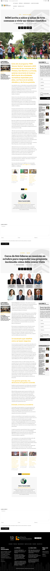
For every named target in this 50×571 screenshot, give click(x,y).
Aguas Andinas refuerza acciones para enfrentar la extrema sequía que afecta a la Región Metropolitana (37, 219)
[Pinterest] (25, 28)
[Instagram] (45, 1)
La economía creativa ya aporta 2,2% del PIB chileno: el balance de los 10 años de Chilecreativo (42, 115)
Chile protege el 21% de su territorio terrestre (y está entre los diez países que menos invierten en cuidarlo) (34, 556)
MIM (26, 189)
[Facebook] (44, 1)
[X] (47, 1)
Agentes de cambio (27, 14)
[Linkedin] (30, 28)
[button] (13, 8)
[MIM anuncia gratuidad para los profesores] (24, 171)
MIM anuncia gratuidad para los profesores (24, 176)
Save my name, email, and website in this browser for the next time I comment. (16, 240)
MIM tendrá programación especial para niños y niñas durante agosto (15, 178)
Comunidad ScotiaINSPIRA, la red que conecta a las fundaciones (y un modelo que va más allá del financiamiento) (5, 76)
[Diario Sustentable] (24, 196)
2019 (20, 14)
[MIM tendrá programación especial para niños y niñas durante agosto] (15, 171)
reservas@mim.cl (26, 164)
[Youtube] (48, 1)
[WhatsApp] (28, 28)
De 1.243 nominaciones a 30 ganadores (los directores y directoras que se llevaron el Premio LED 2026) (33, 561)
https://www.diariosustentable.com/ (24, 202)
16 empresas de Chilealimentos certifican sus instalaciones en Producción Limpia (12, 219)
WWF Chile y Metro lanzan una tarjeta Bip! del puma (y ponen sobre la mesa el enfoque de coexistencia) (34, 551)
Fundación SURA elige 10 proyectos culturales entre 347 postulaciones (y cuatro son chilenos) (20, 551)
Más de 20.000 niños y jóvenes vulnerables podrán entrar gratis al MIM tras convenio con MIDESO (32, 179)
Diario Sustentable (19, 23)
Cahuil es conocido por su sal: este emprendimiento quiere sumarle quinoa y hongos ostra (42, 109)
